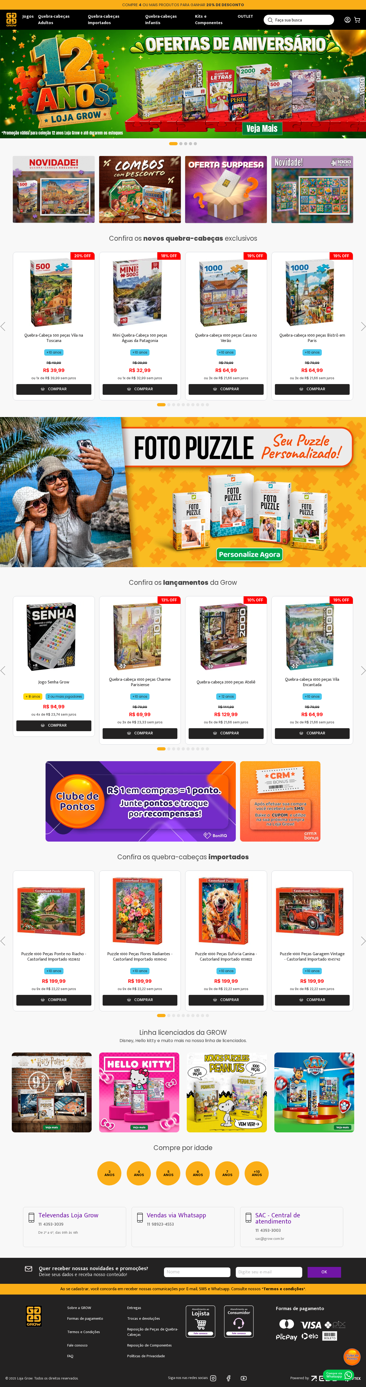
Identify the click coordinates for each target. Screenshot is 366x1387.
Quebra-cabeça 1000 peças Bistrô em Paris (312, 338)
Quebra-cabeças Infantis (161, 20)
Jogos (28, 16)
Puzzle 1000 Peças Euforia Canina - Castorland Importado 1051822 (226, 956)
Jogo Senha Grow (53, 682)
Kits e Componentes (209, 20)
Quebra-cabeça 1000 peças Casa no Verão (226, 338)
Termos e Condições (83, 1332)
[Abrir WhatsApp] (339, 1375)
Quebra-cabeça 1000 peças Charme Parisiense (140, 682)
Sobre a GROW (79, 1308)
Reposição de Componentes (149, 1345)
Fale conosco (77, 1345)
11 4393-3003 (268, 1230)
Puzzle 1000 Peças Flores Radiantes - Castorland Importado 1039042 (140, 956)
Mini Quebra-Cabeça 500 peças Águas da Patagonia (140, 338)
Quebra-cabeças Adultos (54, 20)
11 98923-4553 (160, 1224)
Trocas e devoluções (143, 1318)
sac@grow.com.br (269, 1239)
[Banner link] (183, 84)
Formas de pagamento (85, 1318)
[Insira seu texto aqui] (227, 1092)
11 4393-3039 (51, 1224)
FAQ (70, 1356)
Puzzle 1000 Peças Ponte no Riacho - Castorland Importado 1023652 (53, 956)
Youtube (244, 1378)
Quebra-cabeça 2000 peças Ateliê (226, 682)
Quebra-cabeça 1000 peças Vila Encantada (312, 682)
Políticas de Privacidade (146, 1356)
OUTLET (245, 16)
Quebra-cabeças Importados (103, 20)
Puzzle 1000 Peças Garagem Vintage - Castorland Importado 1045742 (312, 956)
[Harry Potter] (52, 1092)
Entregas (134, 1308)
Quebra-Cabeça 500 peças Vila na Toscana (53, 338)
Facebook (229, 1378)
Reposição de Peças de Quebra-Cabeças (152, 1332)
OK (324, 1272)
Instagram (214, 1378)
